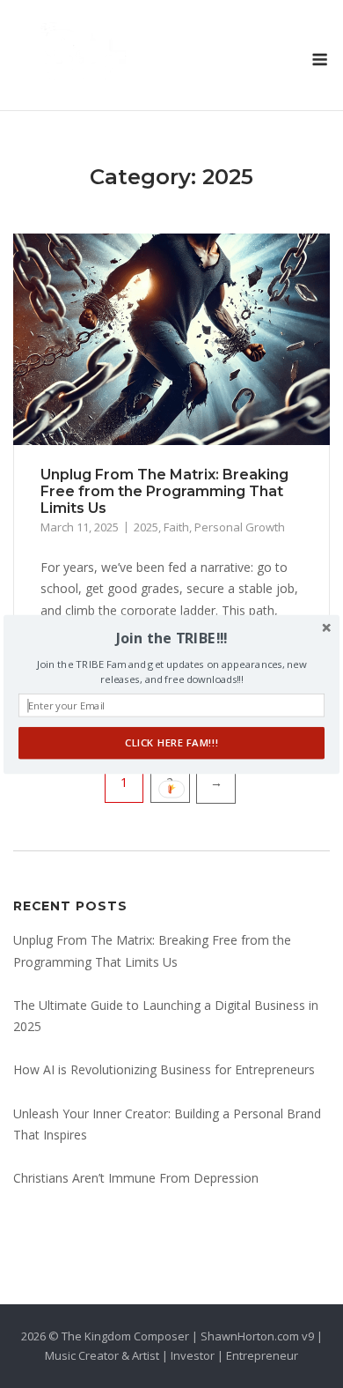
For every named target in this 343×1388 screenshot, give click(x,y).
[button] (171, 637)
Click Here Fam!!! (171, 743)
